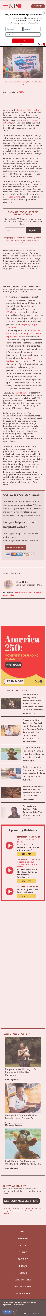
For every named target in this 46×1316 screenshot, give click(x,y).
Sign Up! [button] (23, 41)
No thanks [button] (23, 44)
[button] (43, 13)
